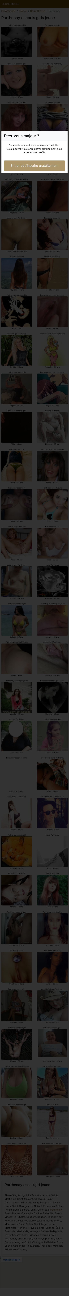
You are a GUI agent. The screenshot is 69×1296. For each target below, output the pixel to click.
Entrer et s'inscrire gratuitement (34, 166)
